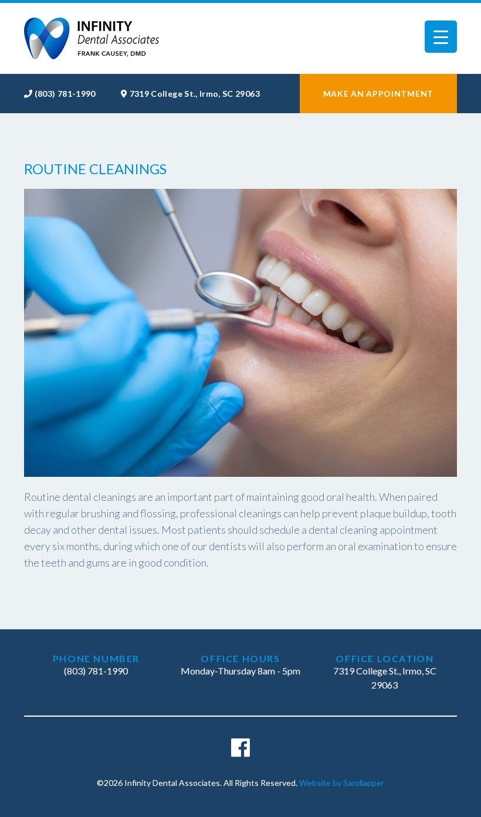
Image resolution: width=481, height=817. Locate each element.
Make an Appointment (378, 94)
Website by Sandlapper (341, 783)
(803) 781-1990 (65, 94)
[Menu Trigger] (441, 37)
